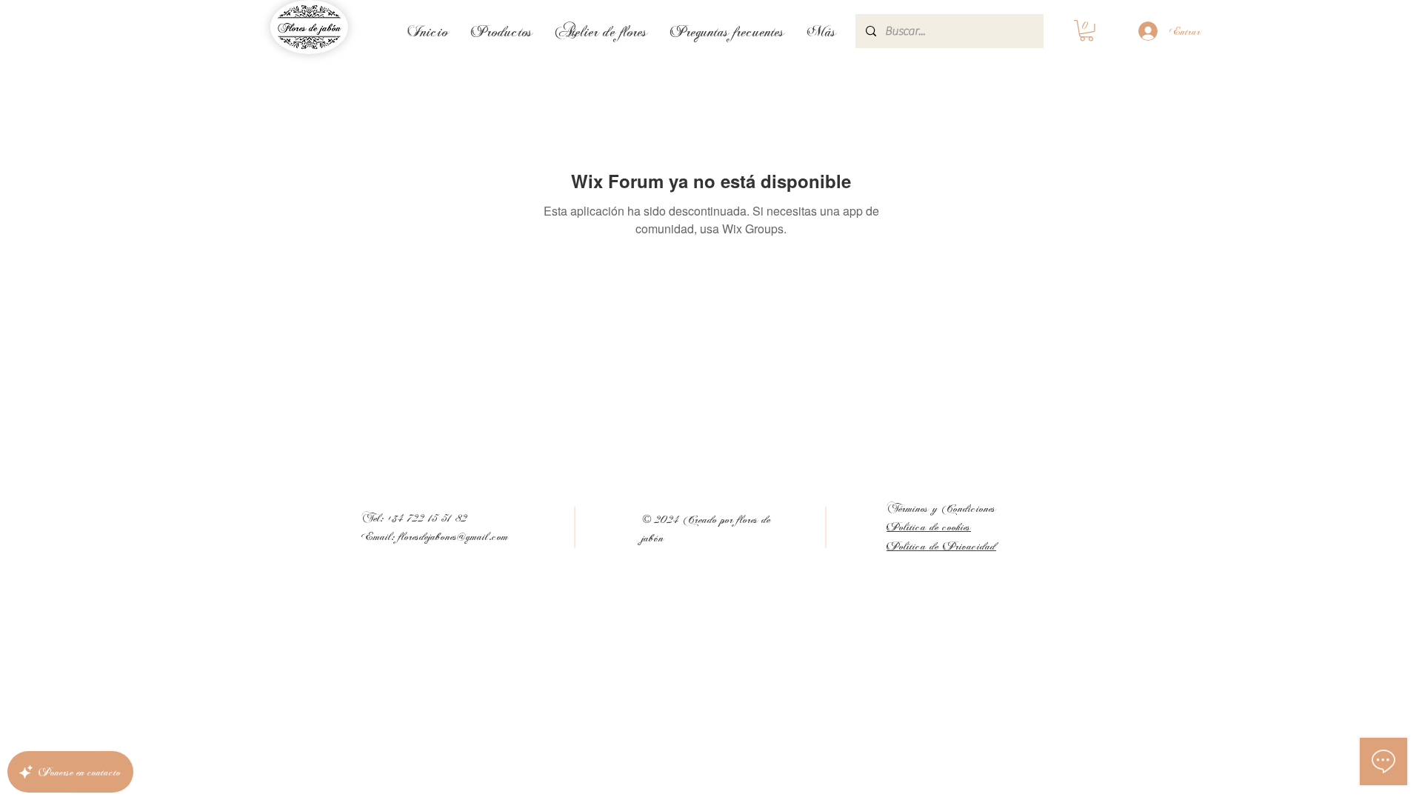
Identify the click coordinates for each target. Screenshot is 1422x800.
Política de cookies (929, 526)
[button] (1086, 30)
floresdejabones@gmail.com (454, 536)
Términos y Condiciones (941, 507)
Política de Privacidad (941, 545)
